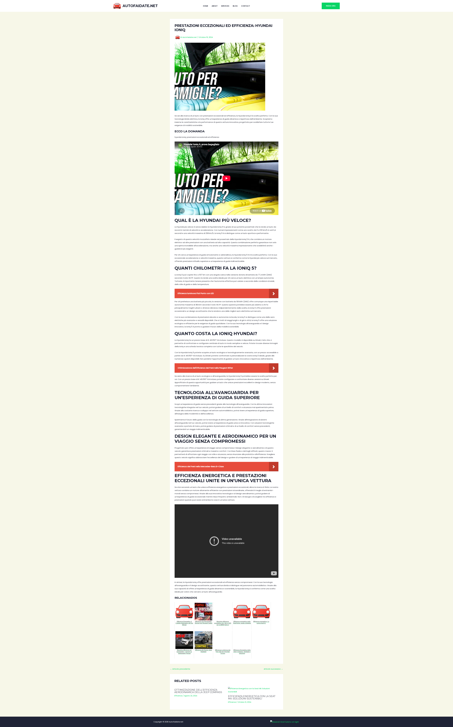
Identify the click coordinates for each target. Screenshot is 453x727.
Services (225, 6)
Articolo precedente (180, 669)
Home (205, 6)
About (215, 6)
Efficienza (178, 696)
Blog (235, 6)
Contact (245, 6)
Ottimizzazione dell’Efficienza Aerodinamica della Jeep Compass (198, 691)
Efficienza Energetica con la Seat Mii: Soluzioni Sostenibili (251, 697)
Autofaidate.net (140, 6)
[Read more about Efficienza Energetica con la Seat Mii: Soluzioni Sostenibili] (253, 690)
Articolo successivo (273, 669)
